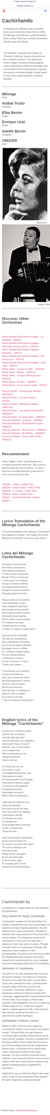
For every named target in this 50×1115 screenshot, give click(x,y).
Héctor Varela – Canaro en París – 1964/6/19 (23, 369)
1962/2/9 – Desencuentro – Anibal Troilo (21, 487)
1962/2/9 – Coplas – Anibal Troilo (17, 484)
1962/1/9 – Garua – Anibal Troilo (17, 494)
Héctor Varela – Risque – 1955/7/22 (19, 372)
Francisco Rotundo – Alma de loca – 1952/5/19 (24, 430)
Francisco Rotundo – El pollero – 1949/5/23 (22, 420)
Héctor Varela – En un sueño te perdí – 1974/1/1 (24, 385)
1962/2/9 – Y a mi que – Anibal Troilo (19, 491)
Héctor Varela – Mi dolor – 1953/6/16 (19, 382)
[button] (45, 11)
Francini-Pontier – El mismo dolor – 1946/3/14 (23, 417)
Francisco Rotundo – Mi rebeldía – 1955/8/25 (23, 433)
